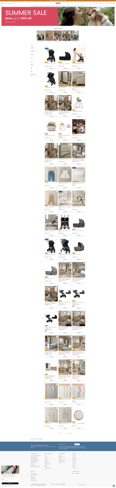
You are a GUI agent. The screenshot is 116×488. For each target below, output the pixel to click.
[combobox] (81, 45)
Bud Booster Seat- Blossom (50, 135)
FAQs (45, 458)
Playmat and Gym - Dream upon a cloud (64, 207)
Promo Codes (33, 465)
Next (70, 433)
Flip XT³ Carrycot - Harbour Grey (78, 230)
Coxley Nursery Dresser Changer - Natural (78, 88)
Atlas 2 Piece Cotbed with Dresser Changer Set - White (78, 376)
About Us (46, 461)
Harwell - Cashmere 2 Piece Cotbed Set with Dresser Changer (64, 376)
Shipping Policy (33, 477)
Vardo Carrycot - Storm (76, 254)
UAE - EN (74, 455)
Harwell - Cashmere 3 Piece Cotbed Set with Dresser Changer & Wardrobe (78, 353)
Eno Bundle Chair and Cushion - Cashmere (64, 136)
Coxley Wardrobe (61, 87)
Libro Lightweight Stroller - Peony (78, 63)
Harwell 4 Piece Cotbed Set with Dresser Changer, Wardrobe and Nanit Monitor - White (64, 353)
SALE (58, 27)
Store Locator (11, 3)
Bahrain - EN (75, 458)
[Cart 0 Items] (114, 3)
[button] (31, 6)
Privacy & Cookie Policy (34, 461)
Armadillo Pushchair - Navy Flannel (64, 254)
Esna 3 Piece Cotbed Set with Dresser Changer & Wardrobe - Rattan (64, 112)
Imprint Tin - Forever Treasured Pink (78, 423)
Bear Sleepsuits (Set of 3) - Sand (64, 399)
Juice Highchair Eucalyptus (77, 111)
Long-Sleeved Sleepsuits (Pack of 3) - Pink (78, 400)
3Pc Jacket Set (47, 423)
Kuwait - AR (74, 462)
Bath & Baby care (61, 461)
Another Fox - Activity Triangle (50, 230)
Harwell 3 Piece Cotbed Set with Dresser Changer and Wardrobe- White (78, 160)
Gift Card (32, 476)
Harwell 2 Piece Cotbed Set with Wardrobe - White (50, 352)
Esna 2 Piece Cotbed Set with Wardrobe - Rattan (50, 112)
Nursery (60, 458)
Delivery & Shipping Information (36, 455)
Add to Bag (51, 68)
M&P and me (47, 462)
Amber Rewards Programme (35, 466)
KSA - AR (74, 465)
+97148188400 (62, 484)
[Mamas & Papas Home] (58, 3)
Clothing (60, 455)
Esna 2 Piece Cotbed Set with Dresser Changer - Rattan (63, 328)
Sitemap (46, 466)
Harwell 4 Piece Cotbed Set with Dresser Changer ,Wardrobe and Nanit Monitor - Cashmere (64, 279)
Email (3, 479)
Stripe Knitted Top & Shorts (63, 423)
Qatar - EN (74, 466)
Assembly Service (33, 462)
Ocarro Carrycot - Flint (49, 278)
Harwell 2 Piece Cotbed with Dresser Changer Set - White (77, 279)
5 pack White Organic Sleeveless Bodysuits (78, 184)
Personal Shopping (34, 473)
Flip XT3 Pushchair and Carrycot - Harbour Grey (64, 303)
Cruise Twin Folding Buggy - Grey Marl (64, 231)
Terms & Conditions (34, 458)
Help (45, 455)
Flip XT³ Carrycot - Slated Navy (64, 63)
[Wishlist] (56, 48)
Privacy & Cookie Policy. (9, 485)
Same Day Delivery (34, 480)
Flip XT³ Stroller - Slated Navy (50, 63)
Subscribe (77, 444)
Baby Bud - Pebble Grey (76, 135)
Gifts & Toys (60, 462)
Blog (45, 465)
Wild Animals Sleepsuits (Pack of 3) (51, 399)
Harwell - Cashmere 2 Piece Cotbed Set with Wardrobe (50, 376)
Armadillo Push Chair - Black (50, 87)
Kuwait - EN (74, 461)
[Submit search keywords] (106, 3)
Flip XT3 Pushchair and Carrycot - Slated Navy (51, 328)
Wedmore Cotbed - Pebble (63, 159)
